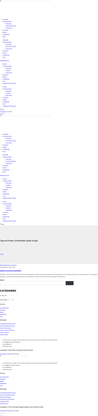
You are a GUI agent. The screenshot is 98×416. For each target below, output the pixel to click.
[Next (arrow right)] (2, 415)
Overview (8, 23)
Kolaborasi (6, 34)
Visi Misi (8, 70)
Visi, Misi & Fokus (11, 25)
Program (5, 30)
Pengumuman (12, 265)
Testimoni (9, 28)
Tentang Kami (7, 21)
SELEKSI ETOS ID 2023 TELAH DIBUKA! (11, 271)
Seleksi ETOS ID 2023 (9, 83)
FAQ (4, 36)
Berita (5, 32)
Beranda (5, 19)
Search (2, 280)
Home (5, 64)
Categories (3, 295)
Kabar (5, 265)
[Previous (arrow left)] (0, 415)
